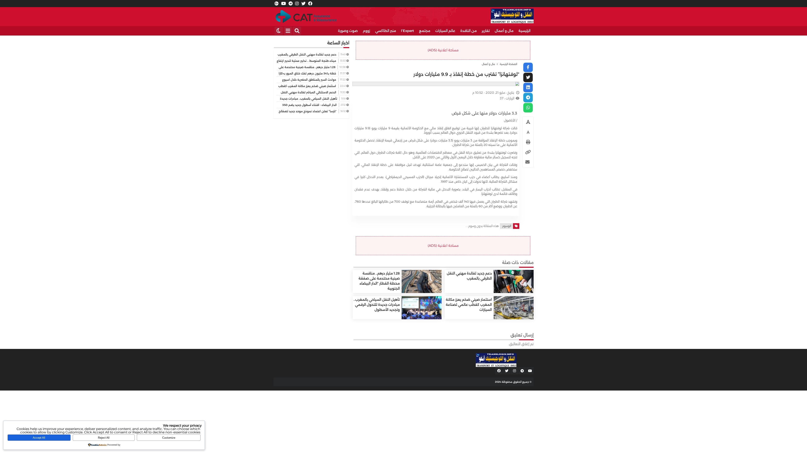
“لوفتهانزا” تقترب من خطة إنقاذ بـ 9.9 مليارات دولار (466, 74)
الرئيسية (524, 31)
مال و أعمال (504, 31)
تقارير (486, 31)
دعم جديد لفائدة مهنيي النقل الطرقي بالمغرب (307, 54)
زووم (366, 31)
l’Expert (407, 31)
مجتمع (424, 31)
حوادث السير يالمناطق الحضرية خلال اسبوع (309, 79)
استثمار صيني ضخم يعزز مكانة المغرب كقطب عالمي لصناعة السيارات (469, 305)
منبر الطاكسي (385, 31)
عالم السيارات (445, 31)
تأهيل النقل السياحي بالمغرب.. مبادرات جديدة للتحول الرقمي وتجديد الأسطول (376, 305)
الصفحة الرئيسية (508, 64)
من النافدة (468, 31)
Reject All (103, 437)
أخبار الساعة (338, 42)
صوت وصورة (348, 31)
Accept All (39, 437)
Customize (168, 437)
